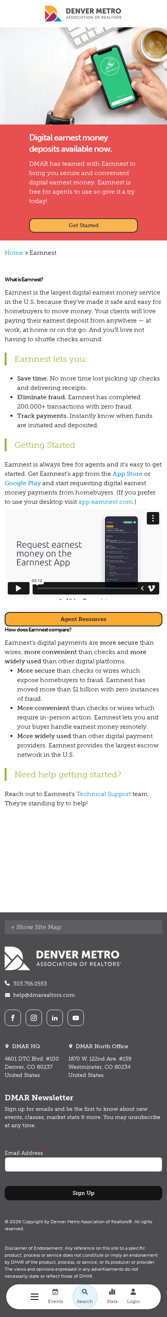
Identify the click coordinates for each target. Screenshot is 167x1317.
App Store (128, 473)
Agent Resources (83, 619)
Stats (112, 1301)
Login (133, 1301)
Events (55, 1301)
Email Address (24, 1153)
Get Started (84, 225)
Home (14, 252)
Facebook (13, 1018)
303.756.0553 (30, 983)
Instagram (34, 1018)
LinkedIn (55, 1018)
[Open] (34, 1297)
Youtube (76, 1018)
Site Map (48, 927)
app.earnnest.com (105, 501)
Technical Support (104, 794)
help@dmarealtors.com (44, 995)
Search (85, 1301)
